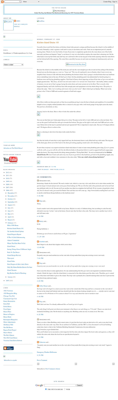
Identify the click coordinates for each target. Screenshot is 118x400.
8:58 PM (40, 355)
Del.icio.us (60, 169)
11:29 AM (41, 237)
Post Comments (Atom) (53, 369)
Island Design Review (14, 255)
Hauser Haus (7, 312)
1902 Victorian (8, 291)
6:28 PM (40, 314)
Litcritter (42, 241)
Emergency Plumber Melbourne (47, 352)
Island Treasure (12, 270)
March (10, 220)
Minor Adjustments (9, 322)
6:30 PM (40, 216)
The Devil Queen (8, 335)
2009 (7, 181)
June (9, 211)
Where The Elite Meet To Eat (16, 243)
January (10, 277)
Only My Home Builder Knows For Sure (19, 267)
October (10, 199)
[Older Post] (113, 364)
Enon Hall (6, 304)
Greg (40, 201)
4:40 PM (40, 296)
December (11, 193)
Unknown (42, 342)
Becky (41, 221)
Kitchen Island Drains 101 (48, 42)
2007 (7, 187)
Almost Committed (13, 240)
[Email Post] (56, 166)
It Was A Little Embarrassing (16, 237)
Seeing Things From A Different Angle (19, 249)
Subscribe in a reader (10, 360)
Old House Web (8, 325)
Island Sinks (11, 261)
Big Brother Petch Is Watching (16, 273)
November (11, 196)
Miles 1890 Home (12, 225)
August (10, 205)
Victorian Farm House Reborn (12, 340)
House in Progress (9, 314)
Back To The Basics (13, 252)
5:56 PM (40, 196)
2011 (7, 175)
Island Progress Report (14, 234)
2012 (7, 172)
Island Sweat (11, 246)
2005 (7, 281)
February (11, 223)
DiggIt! (46, 169)
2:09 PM (40, 281)
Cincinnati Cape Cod (10, 299)
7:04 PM (40, 258)
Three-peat (10, 258)
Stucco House (7, 332)
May (9, 214)
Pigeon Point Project (9, 330)
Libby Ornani (43, 286)
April (9, 217)
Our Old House (8, 327)
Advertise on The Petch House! (13, 148)
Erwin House (7, 306)
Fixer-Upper (7, 309)
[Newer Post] (38, 364)
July (9, 208)
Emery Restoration (9, 301)
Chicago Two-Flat (9, 296)
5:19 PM (53, 166)
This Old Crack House (10, 338)
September (11, 202)
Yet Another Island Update (15, 231)
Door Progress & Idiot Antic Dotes (17, 264)
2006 (7, 190)
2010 (7, 178)
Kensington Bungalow (10, 319)
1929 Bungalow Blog (10, 293)
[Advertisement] (64, 30)
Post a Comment (42, 360)
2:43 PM (40, 337)
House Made (7, 317)
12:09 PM (40, 247)
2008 (7, 184)
